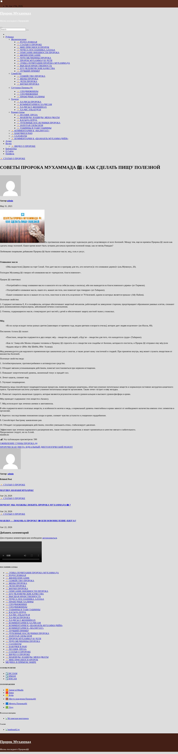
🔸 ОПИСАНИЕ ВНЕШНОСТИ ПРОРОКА (38, 52)
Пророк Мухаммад (15, 13)
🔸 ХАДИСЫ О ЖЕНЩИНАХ (32, 107)
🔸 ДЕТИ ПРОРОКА (27, 81)
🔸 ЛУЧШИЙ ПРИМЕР (28, 71)
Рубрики (10, 37)
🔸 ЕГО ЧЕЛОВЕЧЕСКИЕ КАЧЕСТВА (36, 68)
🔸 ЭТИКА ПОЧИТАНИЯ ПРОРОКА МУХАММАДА (43, 63)
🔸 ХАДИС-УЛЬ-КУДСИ (29, 110)
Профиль (10, 153)
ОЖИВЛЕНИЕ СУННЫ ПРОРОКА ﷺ (19, 443)
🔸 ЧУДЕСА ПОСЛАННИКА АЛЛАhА (36, 50)
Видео (9, 143)
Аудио (9, 141)
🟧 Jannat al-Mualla (14, 690)
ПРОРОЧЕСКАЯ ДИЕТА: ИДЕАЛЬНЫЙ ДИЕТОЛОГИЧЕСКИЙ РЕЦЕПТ (36, 447)
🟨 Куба (9, 695)
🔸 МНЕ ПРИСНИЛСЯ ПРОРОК (33, 47)
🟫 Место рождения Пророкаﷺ (21, 699)
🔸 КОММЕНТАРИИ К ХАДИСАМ (34, 104)
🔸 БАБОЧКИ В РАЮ (21, 133)
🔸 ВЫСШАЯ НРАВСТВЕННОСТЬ (34, 66)
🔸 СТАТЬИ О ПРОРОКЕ (29, 44)
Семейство (16, 73)
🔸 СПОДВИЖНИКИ (27, 94)
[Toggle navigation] (1, 27)
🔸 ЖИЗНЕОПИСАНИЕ (29, 55)
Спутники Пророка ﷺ (22, 87)
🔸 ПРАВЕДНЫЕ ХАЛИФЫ (31, 96)
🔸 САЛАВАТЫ (19, 136)
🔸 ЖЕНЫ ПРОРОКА (27, 79)
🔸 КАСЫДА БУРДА (27, 120)
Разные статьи (18, 112)
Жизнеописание (18, 39)
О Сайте (9, 151)
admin (10, 201)
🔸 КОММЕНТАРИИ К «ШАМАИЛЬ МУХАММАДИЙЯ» (39, 138)
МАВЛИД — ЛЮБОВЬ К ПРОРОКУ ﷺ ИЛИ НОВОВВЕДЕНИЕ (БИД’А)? (38, 521)
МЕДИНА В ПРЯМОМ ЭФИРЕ (21, 662)
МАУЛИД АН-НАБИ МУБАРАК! (17, 490)
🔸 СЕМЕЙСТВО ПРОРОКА (31, 76)
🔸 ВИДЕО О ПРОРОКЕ (23, 146)
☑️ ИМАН (11, 676)
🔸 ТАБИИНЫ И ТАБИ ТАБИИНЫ (34, 128)
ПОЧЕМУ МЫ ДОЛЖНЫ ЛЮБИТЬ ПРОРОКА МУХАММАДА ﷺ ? (35, 505)
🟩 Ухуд (9, 707)
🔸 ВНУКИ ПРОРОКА (28, 84)
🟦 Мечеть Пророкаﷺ (16, 703)
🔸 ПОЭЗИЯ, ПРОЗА (27, 115)
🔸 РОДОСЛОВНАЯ (27, 42)
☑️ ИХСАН (11, 679)
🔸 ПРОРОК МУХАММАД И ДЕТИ (34, 60)
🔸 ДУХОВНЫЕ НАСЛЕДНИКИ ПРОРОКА (38, 123)
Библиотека (11, 148)
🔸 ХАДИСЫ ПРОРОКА (29, 102)
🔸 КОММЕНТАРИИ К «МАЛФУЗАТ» (30, 130)
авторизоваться (49, 538)
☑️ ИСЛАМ (11, 673)
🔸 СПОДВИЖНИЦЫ (27, 91)
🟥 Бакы (10, 692)
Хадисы (15, 99)
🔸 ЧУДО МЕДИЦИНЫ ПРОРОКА (34, 58)
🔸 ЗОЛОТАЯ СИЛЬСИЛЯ (30, 125)
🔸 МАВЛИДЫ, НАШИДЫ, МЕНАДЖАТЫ (38, 117)
